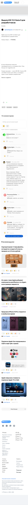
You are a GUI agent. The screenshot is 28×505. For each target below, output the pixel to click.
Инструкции (19, 461)
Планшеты (4, 441)
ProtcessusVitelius (12, 194)
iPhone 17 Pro (19, 438)
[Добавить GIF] (7, 126)
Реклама (18, 472)
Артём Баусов (6, 402)
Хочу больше (14, 409)
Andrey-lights (10, 147)
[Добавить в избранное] (22, 30)
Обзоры (4, 432)
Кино (3, 472)
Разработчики (19, 465)
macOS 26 (18, 434)
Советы (18, 459)
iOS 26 (17, 432)
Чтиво (3, 470)
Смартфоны (5, 439)
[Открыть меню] (2, 2)
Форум (4, 466)
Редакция (18, 470)
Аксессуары (5, 462)
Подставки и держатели (5, 454)
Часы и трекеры (6, 443)
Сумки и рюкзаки (6, 448)
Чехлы (3, 445)
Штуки (3, 447)
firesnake (9, 222)
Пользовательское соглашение (9, 478)
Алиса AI (5, 306)
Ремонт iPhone (19, 466)
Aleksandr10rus (10, 134)
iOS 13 (3, 107)
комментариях (14, 129)
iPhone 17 (18, 436)
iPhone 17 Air (19, 440)
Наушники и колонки (7, 434)
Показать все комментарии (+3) (14, 236)
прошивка (9, 107)
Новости (15, 107)
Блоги (3, 464)
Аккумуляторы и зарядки (6, 437)
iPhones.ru (5, 492)
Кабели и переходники (5, 451)
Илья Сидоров (6, 273)
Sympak (8, 162)
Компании (4, 468)
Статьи (4, 459)
